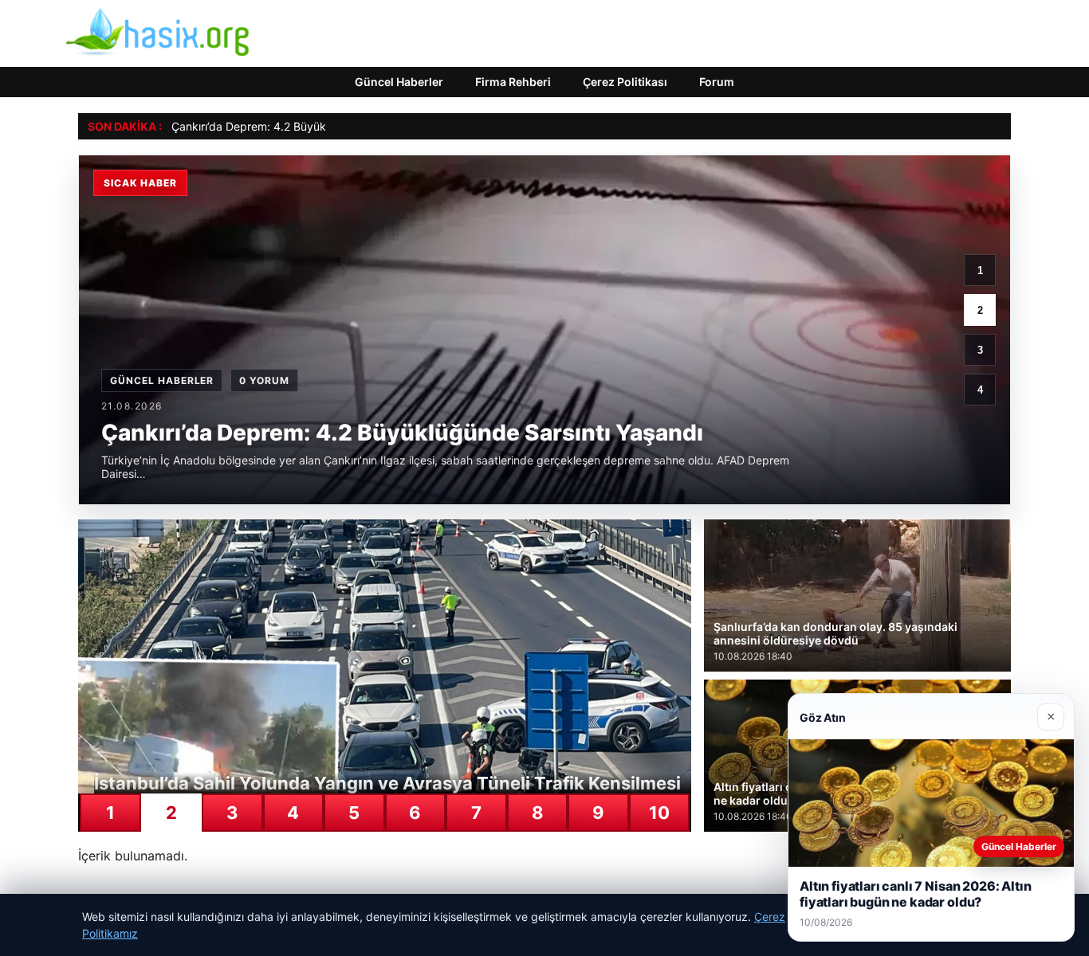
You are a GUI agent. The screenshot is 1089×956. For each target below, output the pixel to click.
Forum (716, 81)
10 (659, 812)
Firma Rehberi (513, 81)
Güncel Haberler (399, 81)
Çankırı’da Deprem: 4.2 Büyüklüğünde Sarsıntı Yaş (301, 126)
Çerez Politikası (625, 81)
